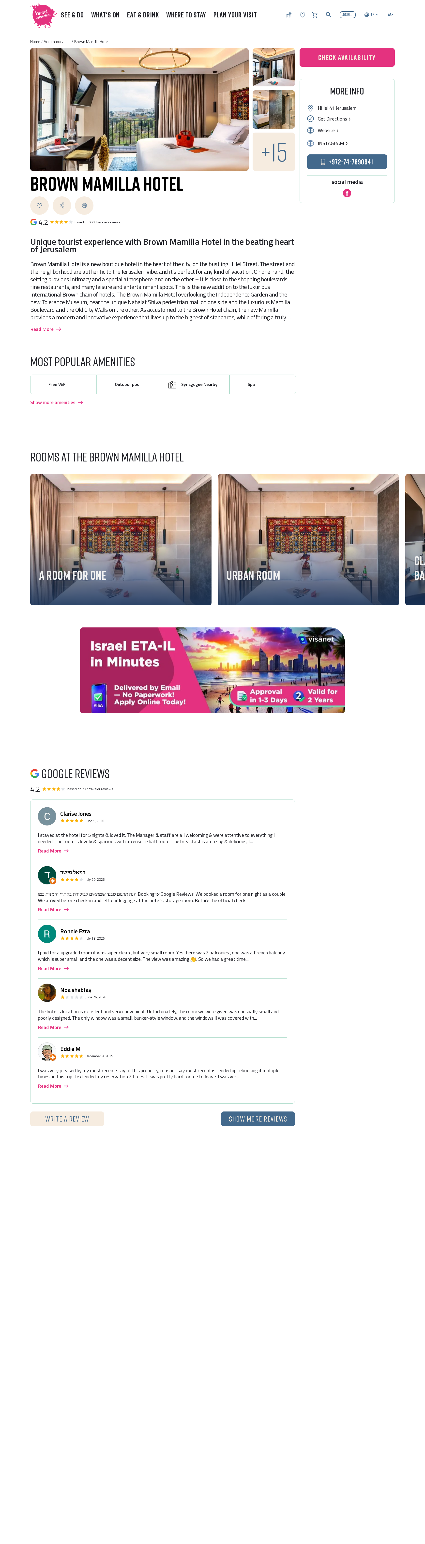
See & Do (72, 14)
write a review (67, 1118)
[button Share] (62, 205)
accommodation (57, 41)
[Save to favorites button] (39, 205)
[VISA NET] (212, 670)
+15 (273, 151)
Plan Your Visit (235, 14)
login (345, 14)
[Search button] (328, 15)
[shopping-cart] (315, 14)
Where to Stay (186, 14)
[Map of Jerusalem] (289, 15)
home (35, 41)
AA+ (390, 14)
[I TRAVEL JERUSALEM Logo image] (41, 15)
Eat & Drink (143, 14)
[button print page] (84, 205)
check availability (76, 588)
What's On (105, 14)
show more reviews (258, 1118)
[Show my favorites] (302, 14)
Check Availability (347, 57)
